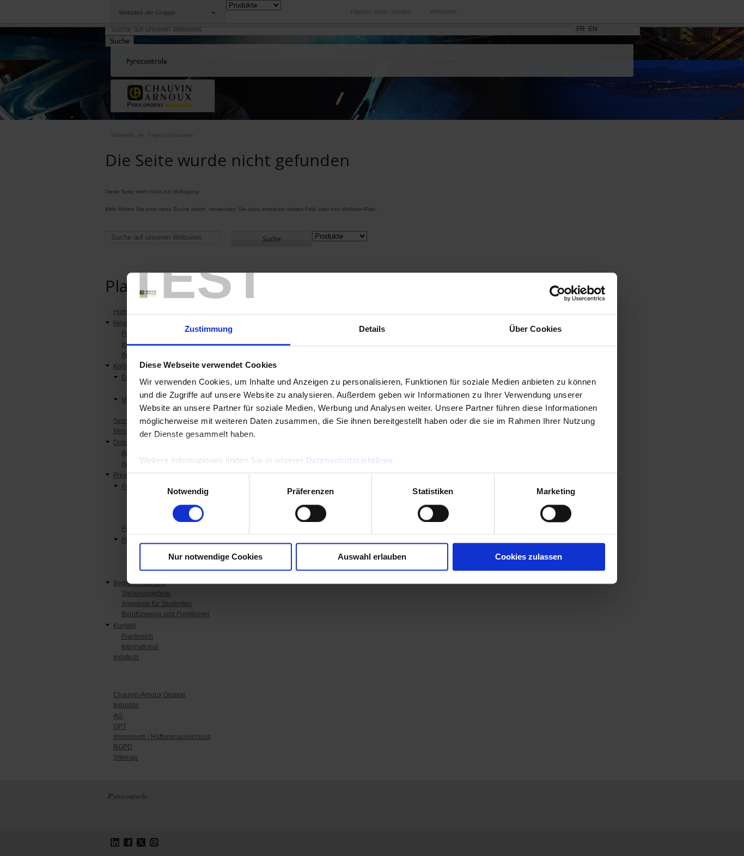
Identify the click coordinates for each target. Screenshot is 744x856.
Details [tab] (372, 329)
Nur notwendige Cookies (215, 557)
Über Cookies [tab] (535, 329)
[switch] (310, 513)
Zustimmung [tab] (209, 329)
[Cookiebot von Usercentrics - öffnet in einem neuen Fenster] (557, 293)
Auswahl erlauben (372, 557)
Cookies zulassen (528, 557)
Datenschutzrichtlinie (349, 460)
